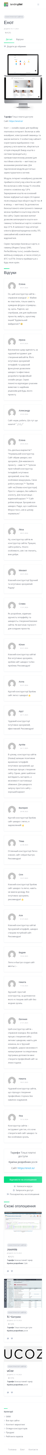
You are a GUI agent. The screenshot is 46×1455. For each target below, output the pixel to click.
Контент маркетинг (15, 1424)
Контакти (33, 1449)
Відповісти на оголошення (23, 1179)
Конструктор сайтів (14, 17)
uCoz (10, 1371)
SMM (8, 1416)
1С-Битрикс (14, 1317)
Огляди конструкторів (16, 1428)
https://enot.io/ (16, 121)
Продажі (10, 1432)
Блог (22, 1449)
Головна (12, 1449)
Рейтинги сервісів (14, 1436)
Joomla (12, 1249)
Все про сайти (12, 1420)
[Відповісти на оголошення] (8, 1271)
